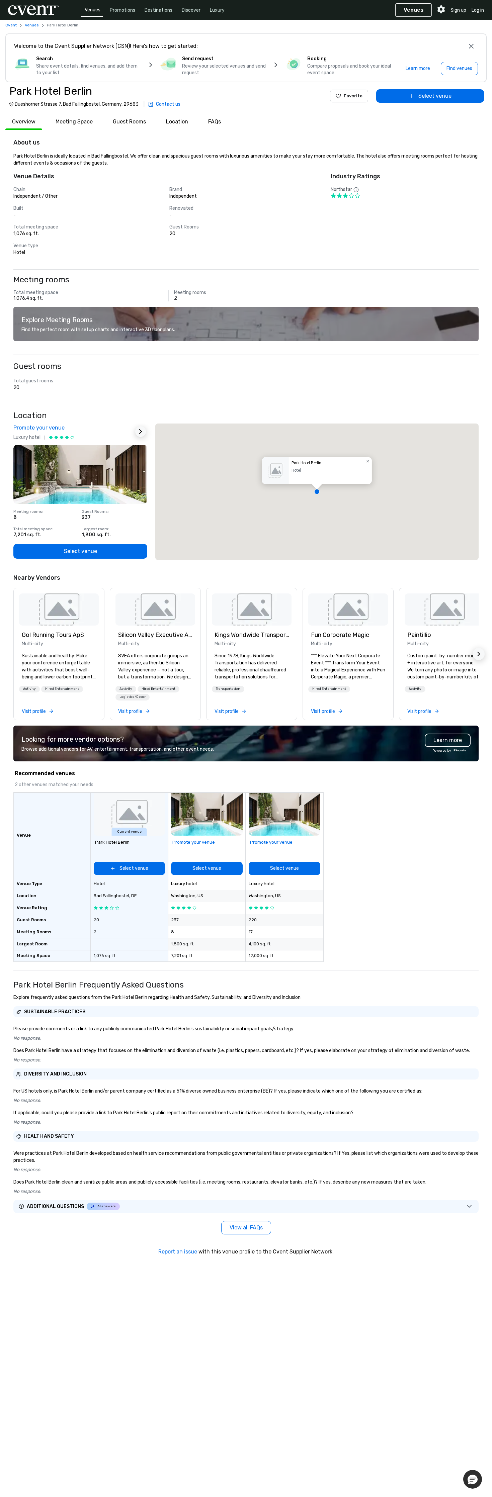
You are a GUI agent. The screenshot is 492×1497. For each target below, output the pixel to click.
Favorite (353, 95)
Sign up (458, 10)
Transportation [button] (228, 689)
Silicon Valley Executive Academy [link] (155, 635)
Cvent (11, 25)
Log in (478, 10)
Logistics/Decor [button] (132, 697)
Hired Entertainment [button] (62, 689)
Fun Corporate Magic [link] (340, 635)
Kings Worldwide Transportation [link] (252, 635)
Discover (191, 10)
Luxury (217, 10)
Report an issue (177, 1251)
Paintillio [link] (419, 635)
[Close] (471, 46)
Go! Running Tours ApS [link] (53, 635)
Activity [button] (29, 689)
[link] (59, 609)
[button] (317, 492)
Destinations (158, 10)
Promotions (122, 10)
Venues (92, 10)
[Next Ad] (140, 431)
